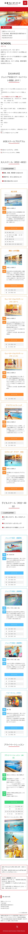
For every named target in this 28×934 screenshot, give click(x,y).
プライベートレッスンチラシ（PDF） (14, 817)
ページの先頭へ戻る (23, 912)
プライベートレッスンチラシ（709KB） (11, 152)
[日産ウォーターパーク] (11, 3)
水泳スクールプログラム (7, 149)
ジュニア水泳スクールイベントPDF (10, 132)
